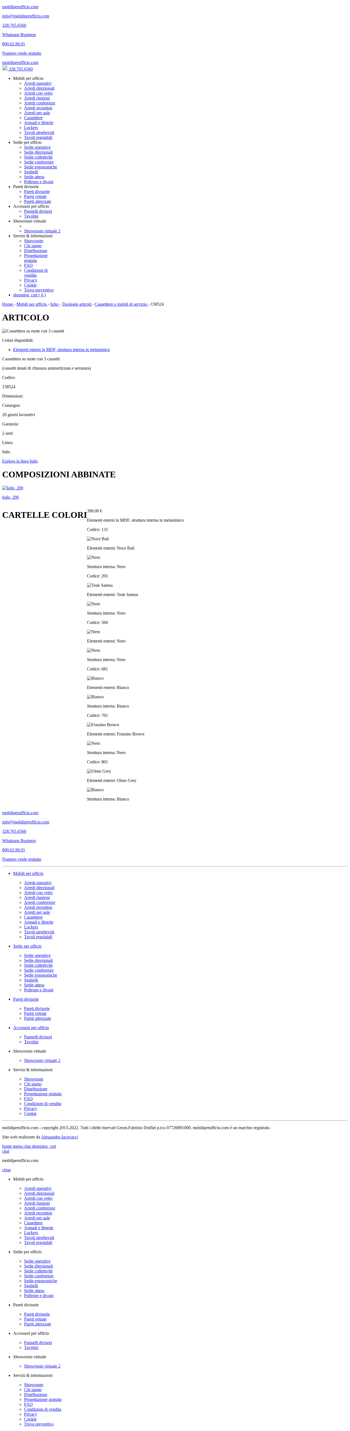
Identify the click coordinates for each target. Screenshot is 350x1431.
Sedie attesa (34, 176)
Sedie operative (37, 147)
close (6, 1169)
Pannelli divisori (38, 211)
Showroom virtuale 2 (42, 231)
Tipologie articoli (77, 304)
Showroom (33, 240)
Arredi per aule (37, 112)
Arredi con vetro (38, 93)
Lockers (31, 127)
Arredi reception (38, 108)
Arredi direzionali (39, 88)
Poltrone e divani (38, 181)
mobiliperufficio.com (20, 62)
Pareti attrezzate (37, 201)
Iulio (54, 304)
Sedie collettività (38, 157)
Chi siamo (33, 245)
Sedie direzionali (38, 152)
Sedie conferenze (39, 162)
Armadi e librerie (38, 122)
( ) (29, 295)
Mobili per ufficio (32, 304)
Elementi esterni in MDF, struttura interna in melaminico (61, 349)
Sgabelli (31, 172)
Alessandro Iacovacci (59, 1137)
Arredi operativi (37, 83)
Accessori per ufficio (31, 1027)
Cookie (30, 285)
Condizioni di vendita (36, 273)
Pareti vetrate (35, 196)
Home (8, 304)
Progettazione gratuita (36, 258)
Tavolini (31, 216)
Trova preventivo (39, 290)
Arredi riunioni (37, 98)
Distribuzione (35, 250)
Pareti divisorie (37, 191)
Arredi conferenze (39, 103)
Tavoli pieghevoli (39, 132)
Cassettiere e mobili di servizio (121, 304)
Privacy (30, 280)
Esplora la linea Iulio (20, 461)
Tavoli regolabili (38, 137)
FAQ (28, 265)
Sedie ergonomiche (40, 167)
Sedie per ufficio (27, 946)
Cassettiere (33, 117)
